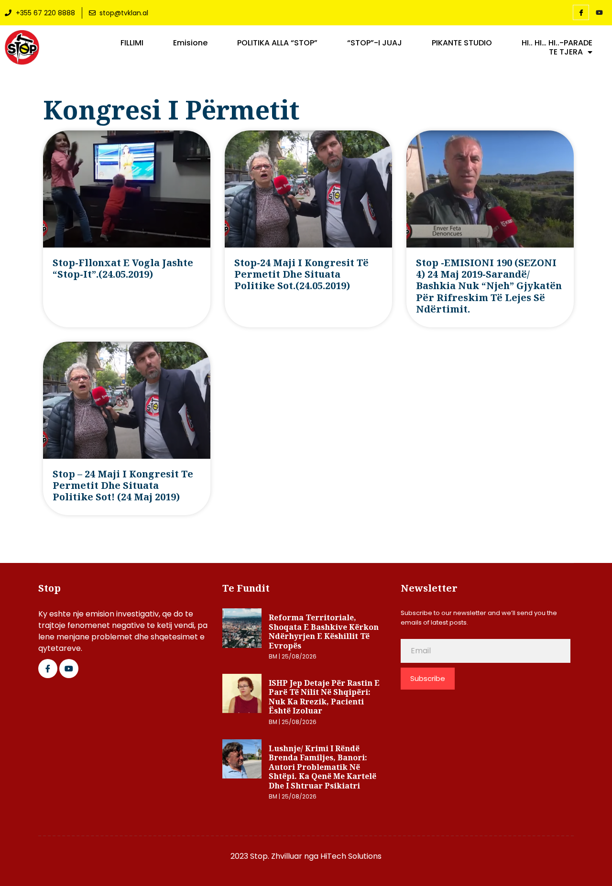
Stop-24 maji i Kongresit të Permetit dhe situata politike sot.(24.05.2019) (301, 274)
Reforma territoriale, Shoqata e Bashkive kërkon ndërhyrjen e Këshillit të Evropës (324, 631)
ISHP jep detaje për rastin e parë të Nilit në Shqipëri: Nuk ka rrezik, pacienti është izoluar (324, 697)
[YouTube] (599, 13)
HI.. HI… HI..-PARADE (557, 43)
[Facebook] (581, 12)
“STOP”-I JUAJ (374, 43)
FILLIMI (131, 43)
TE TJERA (566, 52)
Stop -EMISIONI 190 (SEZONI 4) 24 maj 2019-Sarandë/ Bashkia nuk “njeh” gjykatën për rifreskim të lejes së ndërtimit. (489, 286)
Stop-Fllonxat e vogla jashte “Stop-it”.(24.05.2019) (123, 268)
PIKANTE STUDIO (462, 43)
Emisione (190, 43)
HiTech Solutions (351, 856)
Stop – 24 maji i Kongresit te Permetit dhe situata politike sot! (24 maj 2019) (123, 485)
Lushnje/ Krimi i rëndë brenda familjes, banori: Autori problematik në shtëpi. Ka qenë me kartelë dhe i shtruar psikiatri (322, 767)
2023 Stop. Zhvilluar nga (275, 856)
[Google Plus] (68, 668)
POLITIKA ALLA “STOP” (277, 43)
